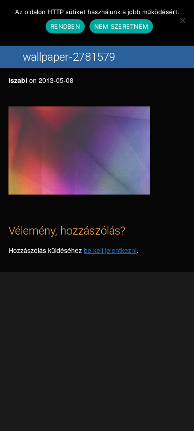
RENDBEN (65, 26)
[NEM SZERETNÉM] (182, 20)
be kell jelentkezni (110, 250)
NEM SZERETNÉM (121, 26)
